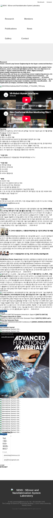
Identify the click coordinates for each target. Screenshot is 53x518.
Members (28, 19)
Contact (25, 38)
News (29, 29)
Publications (11, 29)
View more (3, 205)
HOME (2, 465)
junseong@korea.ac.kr (6, 455)
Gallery (8, 38)
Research (9, 19)
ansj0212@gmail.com (6, 460)
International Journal (7, 327)
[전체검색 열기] (36, 38)
